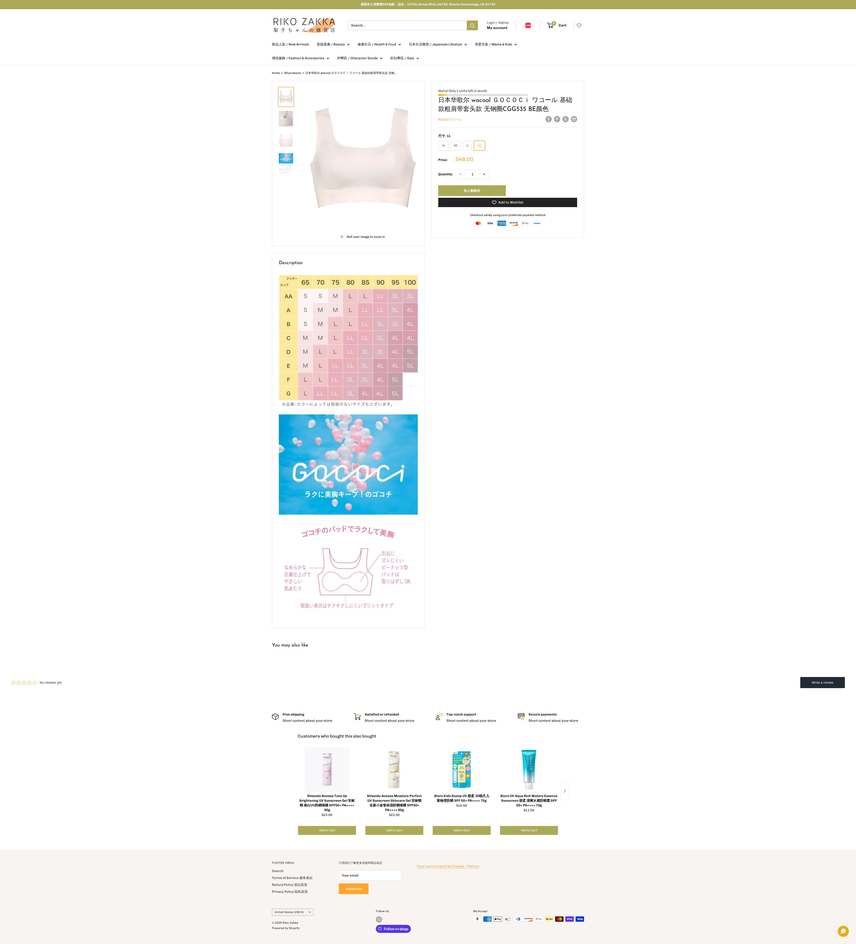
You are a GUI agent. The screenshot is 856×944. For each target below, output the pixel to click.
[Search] (472, 25)
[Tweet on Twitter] (565, 119)
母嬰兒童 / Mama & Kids (493, 44)
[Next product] (564, 791)
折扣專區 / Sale (402, 58)
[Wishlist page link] (579, 25)
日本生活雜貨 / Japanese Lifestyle (435, 44)
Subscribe (354, 889)
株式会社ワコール (449, 119)
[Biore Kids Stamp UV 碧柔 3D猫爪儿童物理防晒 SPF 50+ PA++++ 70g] (462, 769)
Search (278, 871)
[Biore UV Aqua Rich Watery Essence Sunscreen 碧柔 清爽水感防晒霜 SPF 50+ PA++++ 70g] (529, 769)
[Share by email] (574, 119)
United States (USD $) (289, 912)
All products (292, 73)
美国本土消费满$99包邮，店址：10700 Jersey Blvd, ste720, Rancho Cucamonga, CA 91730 (428, 4)
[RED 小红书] (528, 25)
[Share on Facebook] (548, 119)
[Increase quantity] (484, 174)
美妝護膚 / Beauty (331, 44)
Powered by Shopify (286, 928)
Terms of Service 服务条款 (292, 878)
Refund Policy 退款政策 (289, 885)
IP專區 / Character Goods (357, 58)
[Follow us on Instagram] (379, 919)
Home (276, 73)
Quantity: (445, 174)
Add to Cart (327, 830)
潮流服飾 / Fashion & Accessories (298, 58)
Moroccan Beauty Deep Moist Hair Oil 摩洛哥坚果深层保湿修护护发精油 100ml (65, 925)
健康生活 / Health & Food (377, 44)
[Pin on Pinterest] (557, 119)
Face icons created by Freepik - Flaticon (448, 866)
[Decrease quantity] (460, 174)
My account (497, 28)
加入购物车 (472, 191)
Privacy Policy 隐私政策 (290, 892)
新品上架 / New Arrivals (290, 44)
